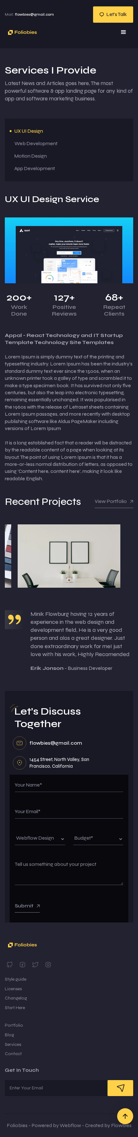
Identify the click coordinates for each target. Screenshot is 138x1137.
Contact (13, 1053)
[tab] (69, 131)
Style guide (15, 979)
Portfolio (14, 1025)
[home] (21, 32)
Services (13, 1044)
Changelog (16, 998)
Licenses (13, 989)
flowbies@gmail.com (29, 14)
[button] (123, 32)
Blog (9, 1035)
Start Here (15, 1007)
